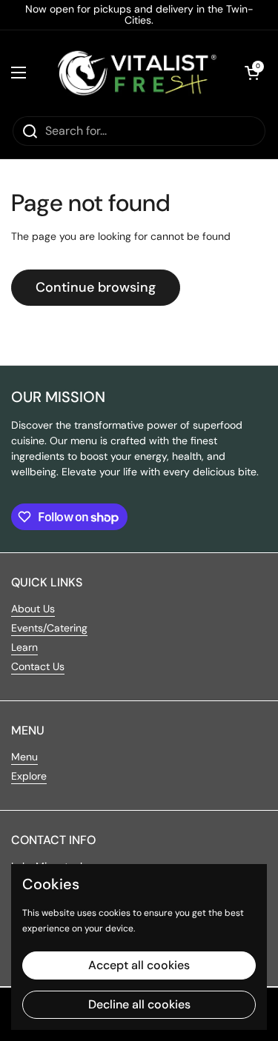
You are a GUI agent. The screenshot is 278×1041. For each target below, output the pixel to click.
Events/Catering (49, 628)
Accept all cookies (139, 965)
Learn (24, 647)
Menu (24, 756)
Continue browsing (96, 287)
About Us (33, 608)
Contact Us (37, 666)
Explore (29, 776)
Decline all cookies (139, 1004)
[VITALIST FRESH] (135, 72)
